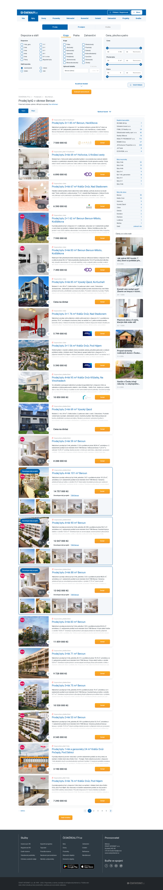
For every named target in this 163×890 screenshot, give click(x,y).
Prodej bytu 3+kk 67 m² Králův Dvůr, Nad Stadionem (79, 186)
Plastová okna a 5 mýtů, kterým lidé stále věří (128, 321)
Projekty (126, 18)
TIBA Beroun (75, 495)
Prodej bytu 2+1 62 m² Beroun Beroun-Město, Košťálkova (76, 220)
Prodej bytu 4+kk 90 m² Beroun (69, 522)
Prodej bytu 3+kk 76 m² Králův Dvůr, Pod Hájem (77, 781)
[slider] (107, 48)
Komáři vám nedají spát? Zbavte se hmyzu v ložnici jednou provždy (129, 290)
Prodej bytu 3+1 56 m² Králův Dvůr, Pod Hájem (77, 345)
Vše (23, 18)
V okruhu (93, 66)
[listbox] (104, 111)
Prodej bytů (38, 97)
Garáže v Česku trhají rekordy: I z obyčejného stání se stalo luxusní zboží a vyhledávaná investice (129, 382)
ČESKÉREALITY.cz (24, 97)
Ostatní (98, 18)
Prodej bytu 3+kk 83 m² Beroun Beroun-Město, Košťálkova (77, 252)
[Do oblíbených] (48, 143)
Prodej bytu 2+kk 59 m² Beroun (68, 441)
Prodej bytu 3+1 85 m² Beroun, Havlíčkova (74, 123)
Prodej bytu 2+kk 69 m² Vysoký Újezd (72, 409)
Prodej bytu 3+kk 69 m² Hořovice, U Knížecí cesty (78, 154)
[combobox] (75, 70)
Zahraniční (112, 18)
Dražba (138, 18)
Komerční (84, 18)
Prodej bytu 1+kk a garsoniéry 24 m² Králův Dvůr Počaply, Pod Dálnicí (78, 751)
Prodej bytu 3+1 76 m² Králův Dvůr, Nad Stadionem (79, 313)
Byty (33, 18)
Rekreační (70, 18)
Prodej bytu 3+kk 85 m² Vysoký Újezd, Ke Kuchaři (78, 282)
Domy (44, 18)
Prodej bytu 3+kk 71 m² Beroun (68, 653)
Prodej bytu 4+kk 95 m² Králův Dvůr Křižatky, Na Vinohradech (77, 379)
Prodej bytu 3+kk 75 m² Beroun (68, 685)
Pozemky (56, 18)
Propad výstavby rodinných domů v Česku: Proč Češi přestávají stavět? (128, 352)
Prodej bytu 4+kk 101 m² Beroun (69, 473)
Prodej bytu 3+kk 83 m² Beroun (68, 621)
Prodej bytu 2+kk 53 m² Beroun (68, 717)
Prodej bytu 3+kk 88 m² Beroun (69, 572)
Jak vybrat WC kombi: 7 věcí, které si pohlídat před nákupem (129, 259)
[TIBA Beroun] (27, 506)
